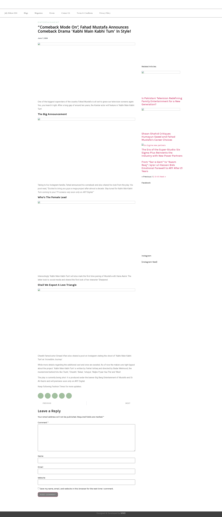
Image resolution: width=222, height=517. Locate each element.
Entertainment (48, 22)
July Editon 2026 (11, 13)
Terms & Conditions (85, 13)
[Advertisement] (162, 42)
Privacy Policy (104, 13)
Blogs (26, 13)
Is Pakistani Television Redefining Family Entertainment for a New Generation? (162, 101)
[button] (41, 396)
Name (40, 456)
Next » (163, 176)
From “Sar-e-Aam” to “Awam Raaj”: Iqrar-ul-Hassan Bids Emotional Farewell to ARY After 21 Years (162, 166)
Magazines (39, 13)
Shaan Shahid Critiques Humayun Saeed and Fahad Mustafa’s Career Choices (158, 136)
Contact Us (65, 13)
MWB (123, 513)
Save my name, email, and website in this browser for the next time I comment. (76, 489)
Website (41, 478)
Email (40, 467)
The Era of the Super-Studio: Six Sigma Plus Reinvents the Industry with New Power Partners (162, 152)
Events (52, 13)
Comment (43, 423)
